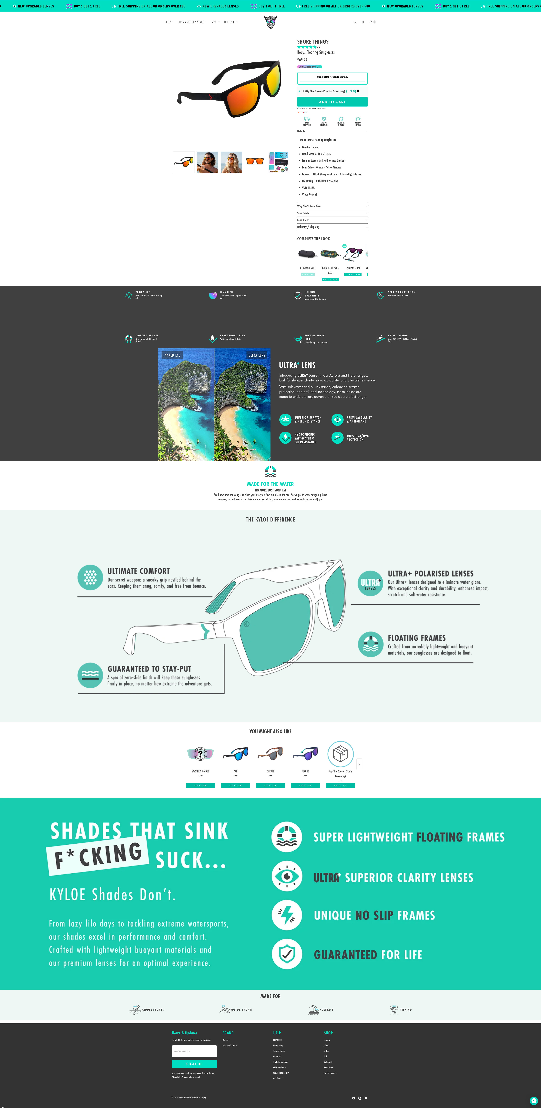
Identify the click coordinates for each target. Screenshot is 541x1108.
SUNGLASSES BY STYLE (191, 22)
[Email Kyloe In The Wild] (366, 1098)
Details (301, 131)
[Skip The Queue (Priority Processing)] (340, 754)
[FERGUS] (305, 754)
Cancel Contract (278, 1078)
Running (327, 1039)
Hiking (326, 1045)
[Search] (355, 22)
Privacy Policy (278, 1045)
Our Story (226, 1039)
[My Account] (363, 22)
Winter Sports (328, 1067)
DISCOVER (229, 22)
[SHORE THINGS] (231, 91)
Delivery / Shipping (308, 227)
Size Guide (303, 213)
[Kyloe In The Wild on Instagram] (360, 1098)
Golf (325, 1056)
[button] (307, 47)
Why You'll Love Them (309, 206)
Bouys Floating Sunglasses (316, 52)
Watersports (328, 1061)
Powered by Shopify (199, 1097)
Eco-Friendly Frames (230, 1045)
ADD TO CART (200, 785)
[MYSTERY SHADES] (200, 754)
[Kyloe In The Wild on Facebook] (354, 1098)
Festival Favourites (330, 1072)
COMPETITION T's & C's (281, 1072)
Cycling (326, 1050)
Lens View (303, 220)
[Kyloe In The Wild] (270, 22)
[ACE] (235, 754)
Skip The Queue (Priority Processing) (325, 91)
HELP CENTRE (277, 1039)
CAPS (214, 22)
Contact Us (277, 1056)
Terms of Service (279, 1050)
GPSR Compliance (279, 1067)
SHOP (168, 22)
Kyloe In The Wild (185, 1097)
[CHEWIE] (270, 754)
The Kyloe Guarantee (280, 1061)
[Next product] (359, 764)
